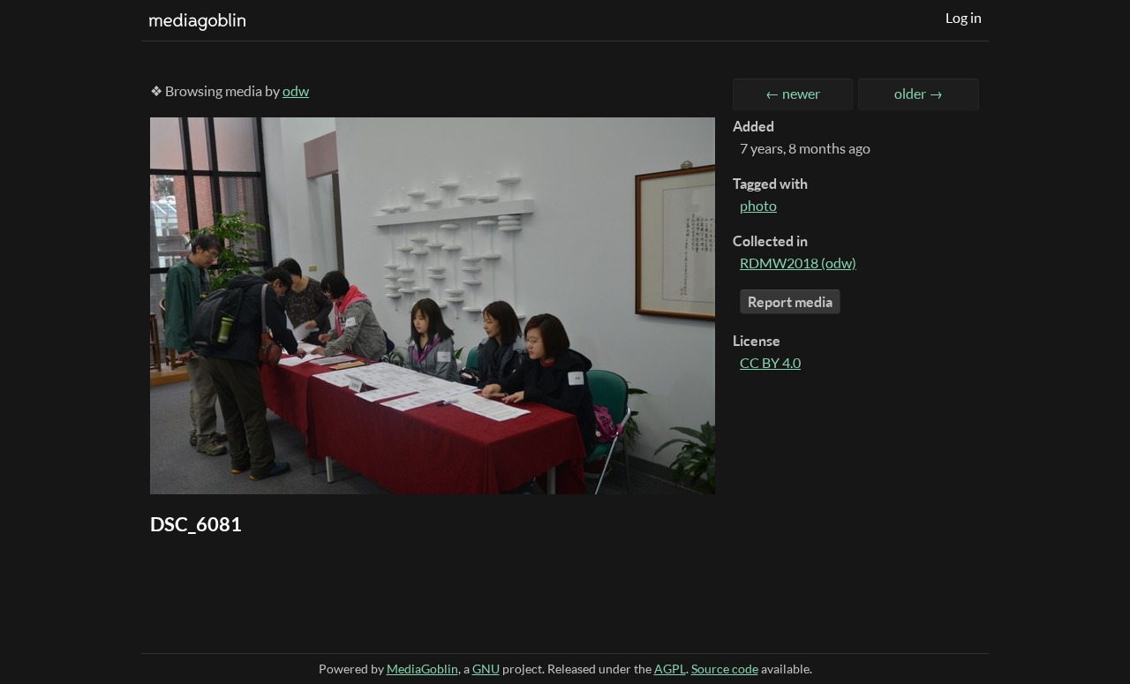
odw (295, 91)
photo (758, 205)
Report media (790, 302)
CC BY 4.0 (770, 363)
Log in (963, 17)
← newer (792, 93)
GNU (486, 668)
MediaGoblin (422, 668)
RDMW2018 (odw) (798, 263)
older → (918, 93)
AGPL (670, 668)
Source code (724, 668)
